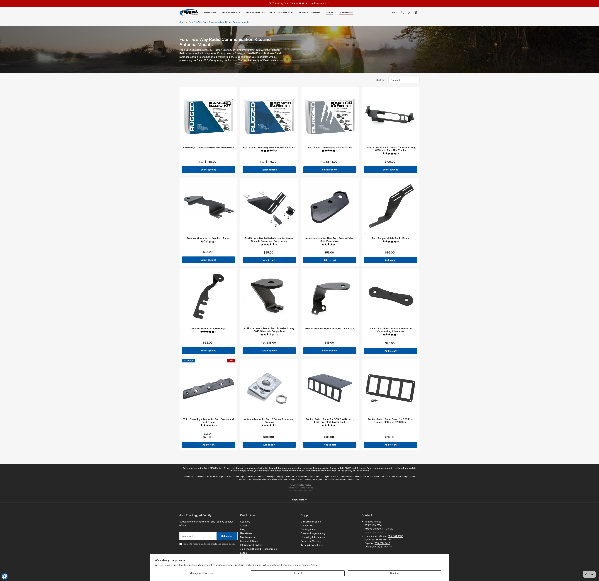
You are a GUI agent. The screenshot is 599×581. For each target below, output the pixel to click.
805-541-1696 (395, 536)
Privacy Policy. (310, 565)
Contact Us (307, 525)
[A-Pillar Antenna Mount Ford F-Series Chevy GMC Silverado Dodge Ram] (269, 297)
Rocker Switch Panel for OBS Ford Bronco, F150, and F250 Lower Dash (330, 420)
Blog (242, 529)
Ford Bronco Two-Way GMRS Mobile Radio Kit (269, 147)
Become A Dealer (249, 541)
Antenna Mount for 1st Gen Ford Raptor (208, 238)
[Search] (402, 12)
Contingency (308, 529)
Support (315, 12)
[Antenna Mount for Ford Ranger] (208, 297)
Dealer (329, 12)
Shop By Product (231, 12)
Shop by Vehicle (254, 12)
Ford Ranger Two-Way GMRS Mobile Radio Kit (208, 147)
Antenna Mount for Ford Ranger (208, 328)
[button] (269, 151)
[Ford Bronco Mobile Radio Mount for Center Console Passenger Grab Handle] (269, 207)
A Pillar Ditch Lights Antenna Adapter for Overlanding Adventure (390, 330)
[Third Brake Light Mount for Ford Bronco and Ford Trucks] (208, 388)
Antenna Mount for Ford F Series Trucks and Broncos (269, 420)
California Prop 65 (311, 521)
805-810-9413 (382, 543)
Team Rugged (346, 12)
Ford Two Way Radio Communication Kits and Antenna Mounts (219, 22)
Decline (394, 573)
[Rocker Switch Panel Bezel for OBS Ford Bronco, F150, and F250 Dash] (390, 388)
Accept (298, 573)
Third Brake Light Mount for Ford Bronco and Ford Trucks (208, 420)
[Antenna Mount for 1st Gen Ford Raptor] (208, 207)
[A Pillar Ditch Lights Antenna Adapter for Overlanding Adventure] (390, 297)
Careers (244, 525)
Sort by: (380, 80)
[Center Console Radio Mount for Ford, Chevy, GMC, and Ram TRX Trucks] (390, 116)
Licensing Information (313, 537)
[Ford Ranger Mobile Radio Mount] (390, 207)
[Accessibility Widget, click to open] (5, 576)
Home (182, 22)
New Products (285, 12)
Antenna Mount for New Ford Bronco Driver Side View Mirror (329, 240)
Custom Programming (313, 533)
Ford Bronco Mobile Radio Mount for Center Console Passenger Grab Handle (269, 240)
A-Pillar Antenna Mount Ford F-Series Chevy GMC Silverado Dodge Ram (269, 330)
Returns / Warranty (311, 541)
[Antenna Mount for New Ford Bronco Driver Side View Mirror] (329, 207)
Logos (243, 552)
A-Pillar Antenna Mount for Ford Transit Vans (329, 328)
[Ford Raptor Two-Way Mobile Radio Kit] (329, 116)
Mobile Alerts (247, 537)
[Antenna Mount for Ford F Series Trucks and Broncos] (269, 388)
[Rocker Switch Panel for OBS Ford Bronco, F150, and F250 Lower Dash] (329, 388)
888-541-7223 (383, 539)
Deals (272, 12)
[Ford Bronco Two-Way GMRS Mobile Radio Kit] (269, 116)
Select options (208, 169)
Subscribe (226, 536)
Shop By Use (210, 12)
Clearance (302, 12)
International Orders (251, 545)
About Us (245, 521)
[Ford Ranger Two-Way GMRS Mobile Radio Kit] (208, 116)
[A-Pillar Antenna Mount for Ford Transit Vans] (329, 297)
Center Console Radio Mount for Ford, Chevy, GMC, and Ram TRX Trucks (390, 149)
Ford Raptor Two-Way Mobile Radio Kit (330, 147)
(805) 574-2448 (383, 546)
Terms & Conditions (312, 545)
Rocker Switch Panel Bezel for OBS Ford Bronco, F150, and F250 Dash (390, 420)
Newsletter (246, 533)
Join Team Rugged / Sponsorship (258, 548)
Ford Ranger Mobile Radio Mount (390, 238)
